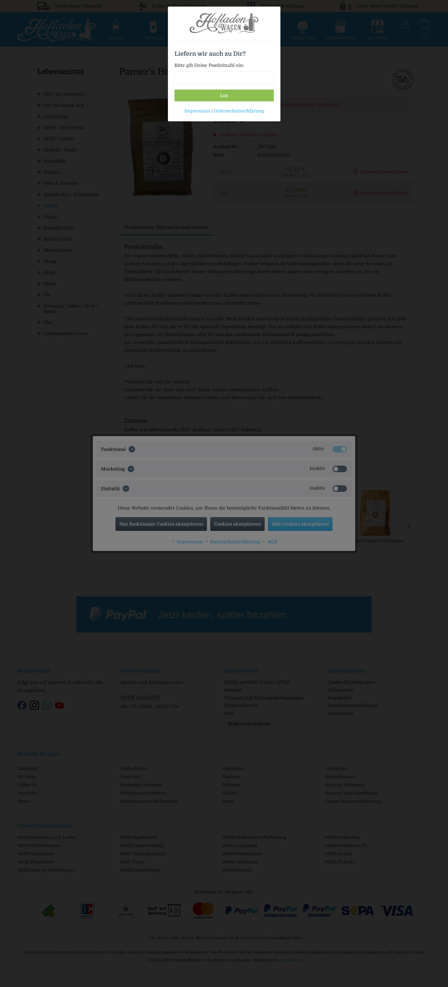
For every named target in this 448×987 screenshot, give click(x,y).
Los (224, 95)
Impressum (197, 110)
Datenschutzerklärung (239, 110)
